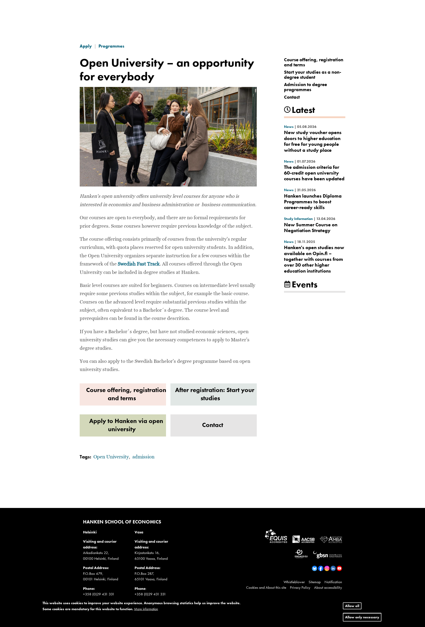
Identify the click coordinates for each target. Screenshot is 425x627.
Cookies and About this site (266, 587)
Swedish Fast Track (139, 264)
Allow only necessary (362, 617)
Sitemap (315, 581)
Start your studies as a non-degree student (312, 74)
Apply (86, 46)
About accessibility (328, 587)
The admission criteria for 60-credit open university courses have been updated (314, 173)
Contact (292, 97)
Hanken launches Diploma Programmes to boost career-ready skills (313, 202)
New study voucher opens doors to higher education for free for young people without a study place (313, 141)
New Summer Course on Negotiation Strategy (310, 227)
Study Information (298, 218)
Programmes (111, 46)
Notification (333, 581)
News (289, 126)
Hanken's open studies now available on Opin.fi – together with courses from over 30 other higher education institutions (314, 259)
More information (146, 609)
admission (143, 457)
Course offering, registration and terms (313, 62)
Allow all (352, 606)
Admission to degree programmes (305, 86)
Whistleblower (294, 581)
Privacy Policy (300, 587)
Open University (111, 457)
